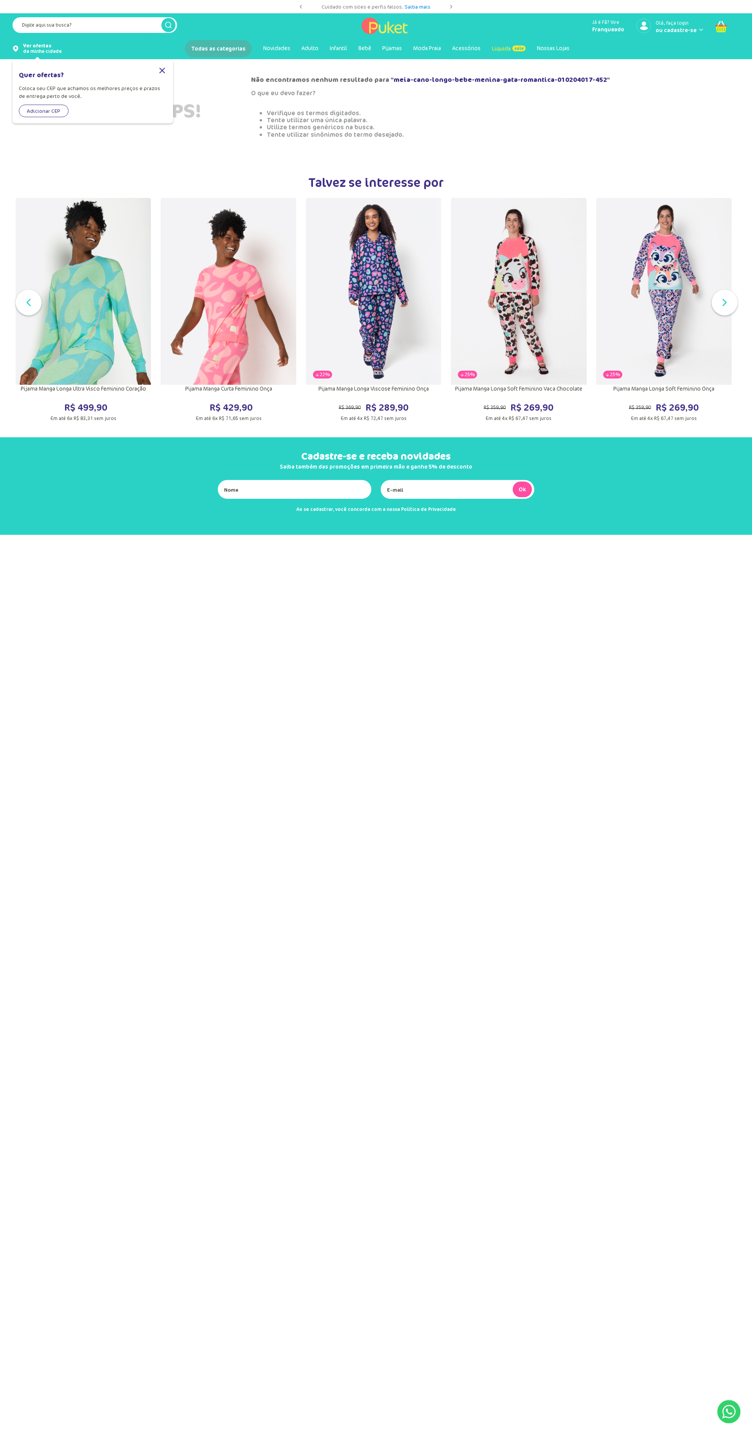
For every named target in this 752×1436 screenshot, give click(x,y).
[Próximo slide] (451, 7)
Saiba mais (417, 6)
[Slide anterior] (301, 7)
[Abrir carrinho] (721, 26)
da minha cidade (42, 48)
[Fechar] (162, 71)
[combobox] (95, 26)
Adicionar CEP (43, 110)
